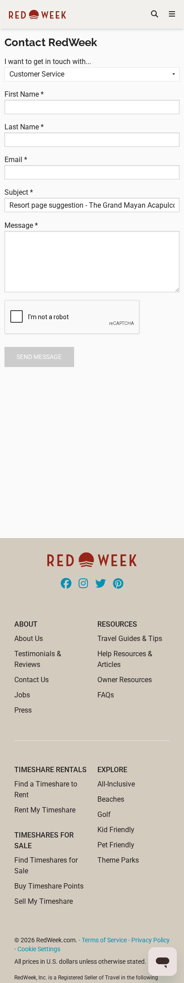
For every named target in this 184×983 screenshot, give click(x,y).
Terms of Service (104, 940)
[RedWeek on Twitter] (100, 584)
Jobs (22, 695)
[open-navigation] (172, 14)
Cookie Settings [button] (38, 949)
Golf (104, 814)
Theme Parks (118, 860)
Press (23, 710)
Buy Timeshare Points (49, 886)
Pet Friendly (115, 845)
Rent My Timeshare (44, 810)
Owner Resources (124, 679)
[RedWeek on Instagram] (83, 584)
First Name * (24, 94)
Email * (15, 159)
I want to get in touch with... (47, 61)
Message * (21, 225)
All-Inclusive (116, 784)
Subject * (18, 192)
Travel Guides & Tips (129, 638)
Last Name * (24, 127)
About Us (28, 638)
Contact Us (31, 679)
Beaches (110, 799)
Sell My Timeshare (43, 901)
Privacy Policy (150, 940)
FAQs (105, 695)
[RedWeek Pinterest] (118, 584)
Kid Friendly (115, 829)
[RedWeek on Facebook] (66, 584)
